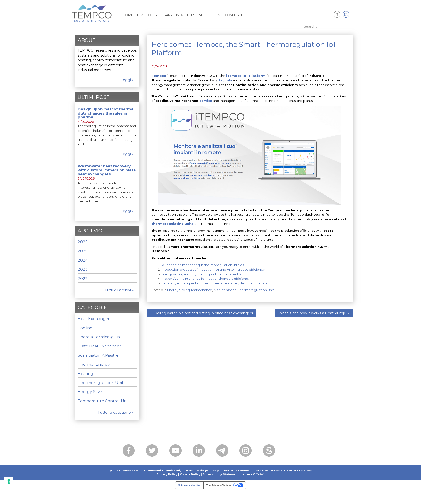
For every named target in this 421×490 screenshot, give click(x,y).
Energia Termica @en (99, 337)
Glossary (163, 15)
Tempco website (228, 15)
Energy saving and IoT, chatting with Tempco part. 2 (201, 274)
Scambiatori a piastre (98, 355)
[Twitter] (152, 450)
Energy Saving (178, 290)
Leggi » (127, 79)
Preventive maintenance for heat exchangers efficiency (205, 278)
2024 (83, 260)
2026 (82, 242)
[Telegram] (222, 450)
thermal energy (94, 364)
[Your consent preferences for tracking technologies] (8, 481)
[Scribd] (269, 450)
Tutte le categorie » (116, 412)
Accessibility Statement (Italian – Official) (234, 474)
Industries (185, 15)
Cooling (85, 328)
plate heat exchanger (99, 346)
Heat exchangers (94, 319)
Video (204, 15)
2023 (83, 269)
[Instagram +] (245, 450)
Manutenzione (225, 290)
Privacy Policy (166, 474)
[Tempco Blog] (92, 11)
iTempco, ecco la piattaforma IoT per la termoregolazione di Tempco (215, 283)
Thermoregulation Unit (256, 290)
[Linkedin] (199, 450)
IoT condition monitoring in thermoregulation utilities (202, 265)
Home (128, 15)
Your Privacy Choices (218, 485)
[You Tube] (175, 450)
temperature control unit (103, 401)
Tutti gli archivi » (119, 290)
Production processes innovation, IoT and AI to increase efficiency (213, 269)
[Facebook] (129, 450)
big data (225, 80)
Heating (85, 373)
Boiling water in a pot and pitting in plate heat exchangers (201, 313)
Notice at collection (189, 485)
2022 (83, 278)
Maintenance (201, 290)
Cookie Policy (190, 474)
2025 (82, 251)
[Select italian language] (337, 14)
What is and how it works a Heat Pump (314, 313)
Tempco (144, 15)
